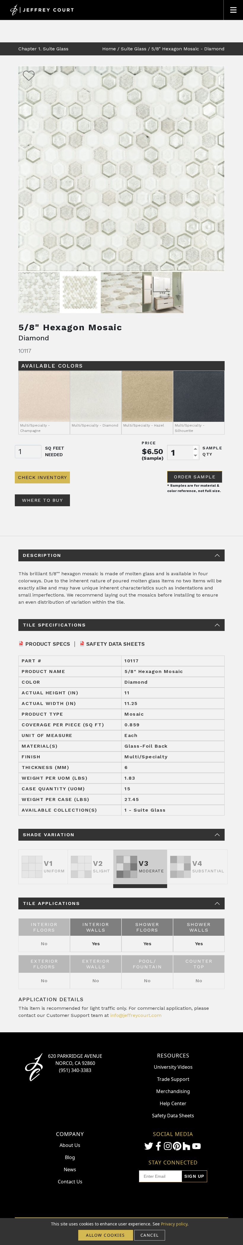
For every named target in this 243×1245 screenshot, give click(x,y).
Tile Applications (51, 903)
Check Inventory (42, 477)
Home (109, 49)
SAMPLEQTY (212, 451)
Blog (70, 1157)
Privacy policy (174, 1224)
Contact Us (70, 1181)
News (70, 1169)
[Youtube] (196, 1146)
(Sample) (153, 458)
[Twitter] (148, 1146)
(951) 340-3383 (75, 1070)
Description (42, 555)
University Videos (173, 1067)
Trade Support (173, 1079)
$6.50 (152, 451)
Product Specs (47, 644)
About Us (70, 1145)
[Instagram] (167, 1146)
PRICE (149, 442)
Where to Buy (42, 500)
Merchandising (173, 1091)
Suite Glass (133, 49)
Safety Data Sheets (115, 644)
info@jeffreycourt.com (136, 1015)
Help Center (173, 1103)
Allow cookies (105, 1235)
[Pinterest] (176, 1146)
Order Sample (194, 477)
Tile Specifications (54, 625)
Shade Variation (49, 834)
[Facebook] (158, 1146)
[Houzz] (186, 1146)
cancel (149, 1235)
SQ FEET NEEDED (54, 452)
